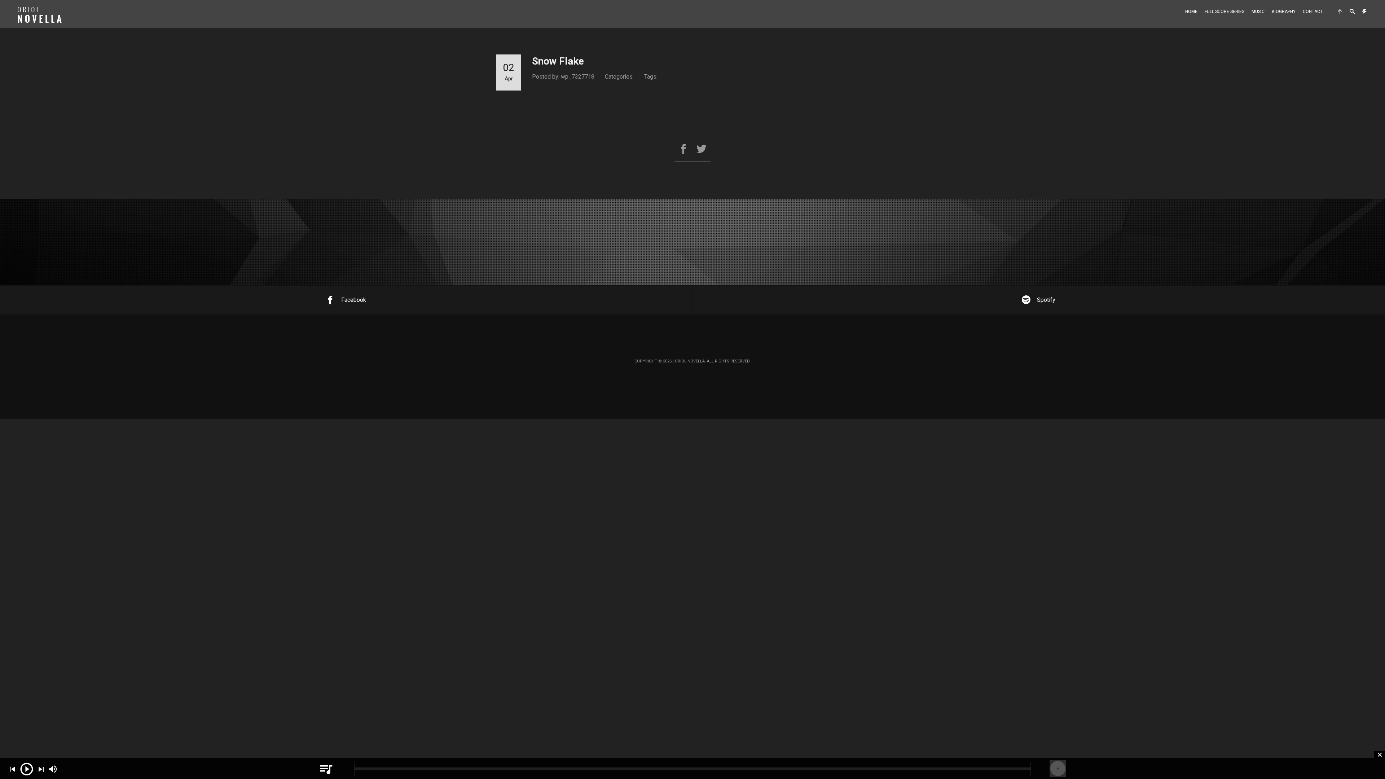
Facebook (353, 299)
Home (1191, 11)
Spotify (1046, 299)
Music (1258, 11)
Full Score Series (1224, 11)
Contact (1313, 11)
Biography (1284, 11)
